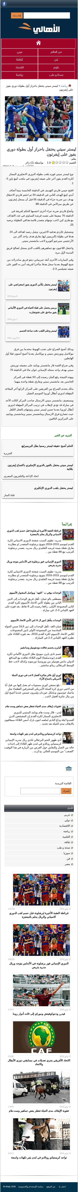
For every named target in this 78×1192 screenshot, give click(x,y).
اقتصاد (20, 67)
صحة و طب (56, 75)
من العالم (56, 52)
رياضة (19, 75)
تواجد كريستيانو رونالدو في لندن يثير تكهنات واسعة (35, 733)
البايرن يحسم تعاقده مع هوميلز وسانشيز (40, 647)
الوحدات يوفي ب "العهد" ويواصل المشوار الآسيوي (35, 592)
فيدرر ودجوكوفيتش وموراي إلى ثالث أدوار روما (39, 1013)
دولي (67, 820)
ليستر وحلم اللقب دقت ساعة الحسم (38, 330)
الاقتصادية (64, 825)
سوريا (67, 853)
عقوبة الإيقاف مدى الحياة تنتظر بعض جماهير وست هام (39, 1110)
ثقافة (19, 60)
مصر (67, 864)
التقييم (72, 162)
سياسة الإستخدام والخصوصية (30, 1186)
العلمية (66, 836)
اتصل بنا (62, 1186)
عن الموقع (50, 1186)
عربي (20, 52)
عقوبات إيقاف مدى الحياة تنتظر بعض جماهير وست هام (33, 706)
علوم (56, 67)
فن (56, 60)
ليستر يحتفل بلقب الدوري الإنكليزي (53, 487)
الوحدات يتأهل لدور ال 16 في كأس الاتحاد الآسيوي (36, 620)
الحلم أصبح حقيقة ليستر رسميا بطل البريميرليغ (47, 445)
